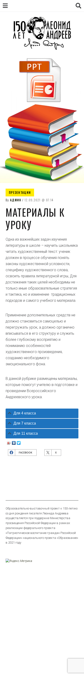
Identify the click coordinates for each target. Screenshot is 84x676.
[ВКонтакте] (13, 442)
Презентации (20, 192)
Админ (15, 200)
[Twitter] (18, 442)
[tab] (42, 413)
